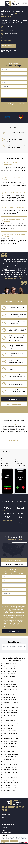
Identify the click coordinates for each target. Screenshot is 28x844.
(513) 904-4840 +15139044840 (10, 710)
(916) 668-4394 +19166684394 (10, 756)
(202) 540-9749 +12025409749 (10, 712)
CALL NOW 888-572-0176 (8, 45)
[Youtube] (20, 807)
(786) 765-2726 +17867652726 (10, 676)
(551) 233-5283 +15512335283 (10, 673)
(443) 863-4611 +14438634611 (9, 751)
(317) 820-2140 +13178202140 (9, 663)
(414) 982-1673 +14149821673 (9, 767)
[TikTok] (3, 810)
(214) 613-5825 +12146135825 (9, 715)
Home (4, 817)
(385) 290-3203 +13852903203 (10, 738)
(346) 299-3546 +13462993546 (10, 699)
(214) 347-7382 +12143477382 (9, 759)
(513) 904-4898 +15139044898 (10, 736)
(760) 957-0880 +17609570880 (10, 754)
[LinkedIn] (17, 807)
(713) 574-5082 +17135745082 (10, 764)
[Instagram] (6, 807)
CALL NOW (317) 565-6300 (14, 560)
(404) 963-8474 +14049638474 (10, 769)
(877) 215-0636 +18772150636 (10, 694)
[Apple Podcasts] (23, 807)
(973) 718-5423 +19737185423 (9, 720)
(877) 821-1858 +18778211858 (9, 725)
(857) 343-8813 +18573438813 (10, 671)
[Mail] (14, 807)
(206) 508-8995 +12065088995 (10, 689)
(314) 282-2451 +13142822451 (9, 762)
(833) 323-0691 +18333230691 (10, 733)
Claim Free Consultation (14, 564)
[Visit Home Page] (12, 3)
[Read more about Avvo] (7, 117)
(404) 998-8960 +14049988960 (10, 707)
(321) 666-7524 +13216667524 (9, 679)
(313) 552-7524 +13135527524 (9, 692)
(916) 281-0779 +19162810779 (9, 788)
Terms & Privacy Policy (13, 624)
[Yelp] (11, 807)
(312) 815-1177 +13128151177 (9, 681)
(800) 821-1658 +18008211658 (10, 705)
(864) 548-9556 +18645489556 (10, 702)
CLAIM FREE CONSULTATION (14, 404)
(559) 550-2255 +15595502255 (10, 686)
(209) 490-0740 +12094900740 (10, 723)
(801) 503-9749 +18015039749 (10, 666)
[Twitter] (9, 807)
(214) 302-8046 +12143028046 (10, 790)
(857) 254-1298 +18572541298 (10, 749)
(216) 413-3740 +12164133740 (9, 684)
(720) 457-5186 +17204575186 (10, 668)
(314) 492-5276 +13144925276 (9, 785)
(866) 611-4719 (6, 623)
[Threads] (6, 810)
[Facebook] (3, 807)
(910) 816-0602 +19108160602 (10, 743)
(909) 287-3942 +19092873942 (10, 772)
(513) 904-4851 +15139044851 (10, 780)
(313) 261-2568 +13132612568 (9, 697)
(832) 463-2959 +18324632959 (10, 746)
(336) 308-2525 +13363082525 (10, 775)
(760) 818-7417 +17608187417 (9, 731)
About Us (5, 827)
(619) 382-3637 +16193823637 (10, 718)
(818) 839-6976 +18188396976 (10, 741)
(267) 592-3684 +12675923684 (10, 728)
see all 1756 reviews (14, 440)
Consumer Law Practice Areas (8, 820)
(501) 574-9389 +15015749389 (10, 777)
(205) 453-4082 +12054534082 (10, 782)
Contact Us (5, 830)
